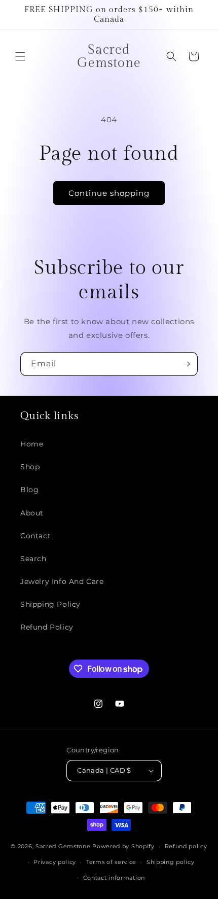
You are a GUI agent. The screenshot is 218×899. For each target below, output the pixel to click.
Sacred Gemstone (63, 846)
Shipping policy (171, 862)
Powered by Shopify (123, 846)
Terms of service (111, 862)
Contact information (114, 877)
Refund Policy (47, 627)
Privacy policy (54, 862)
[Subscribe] (186, 364)
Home (31, 443)
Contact (35, 535)
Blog (29, 489)
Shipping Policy (50, 604)
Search (33, 558)
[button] (20, 56)
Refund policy (186, 846)
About (32, 512)
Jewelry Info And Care (62, 581)
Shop (30, 466)
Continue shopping (109, 193)
